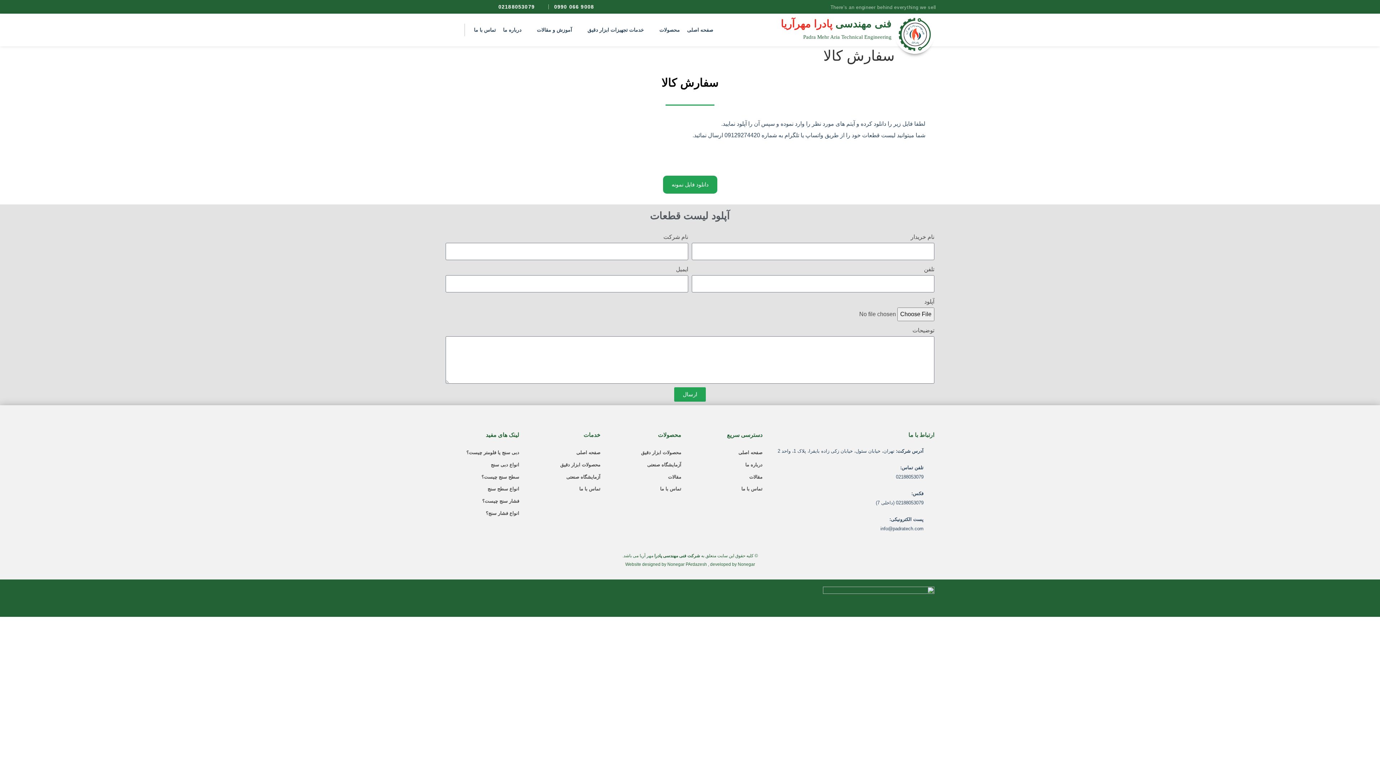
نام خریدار (922, 237)
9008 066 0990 (574, 7)
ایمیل (682, 269)
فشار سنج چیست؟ (500, 501)
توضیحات (923, 330)
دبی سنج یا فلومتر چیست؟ (492, 452)
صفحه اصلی (751, 452)
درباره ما (754, 464)
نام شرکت (675, 237)
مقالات (756, 477)
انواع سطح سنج (503, 488)
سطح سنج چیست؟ (500, 477)
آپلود (929, 302)
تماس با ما (752, 488)
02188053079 (516, 7)
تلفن (929, 269)
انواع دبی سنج (505, 464)
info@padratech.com (902, 528)
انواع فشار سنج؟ (502, 513)
